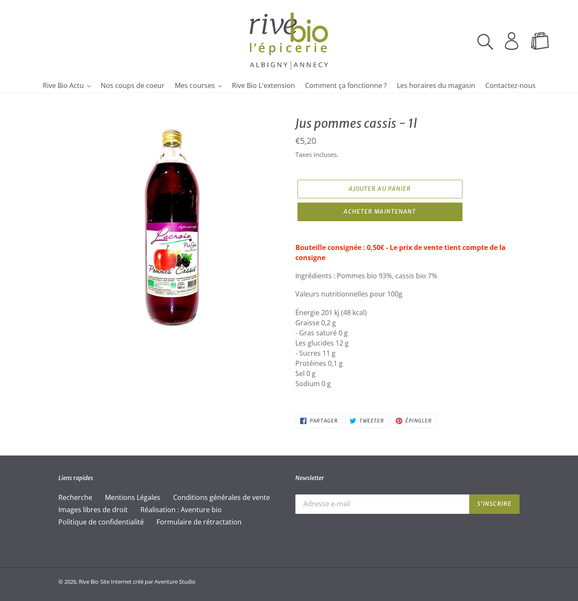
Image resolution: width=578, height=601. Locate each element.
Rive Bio (89, 581)
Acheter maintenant (380, 211)
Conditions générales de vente (221, 497)
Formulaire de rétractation (199, 522)
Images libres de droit (93, 509)
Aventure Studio (174, 581)
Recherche (75, 497)
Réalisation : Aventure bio (181, 509)
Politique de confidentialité (101, 522)
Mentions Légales (132, 497)
